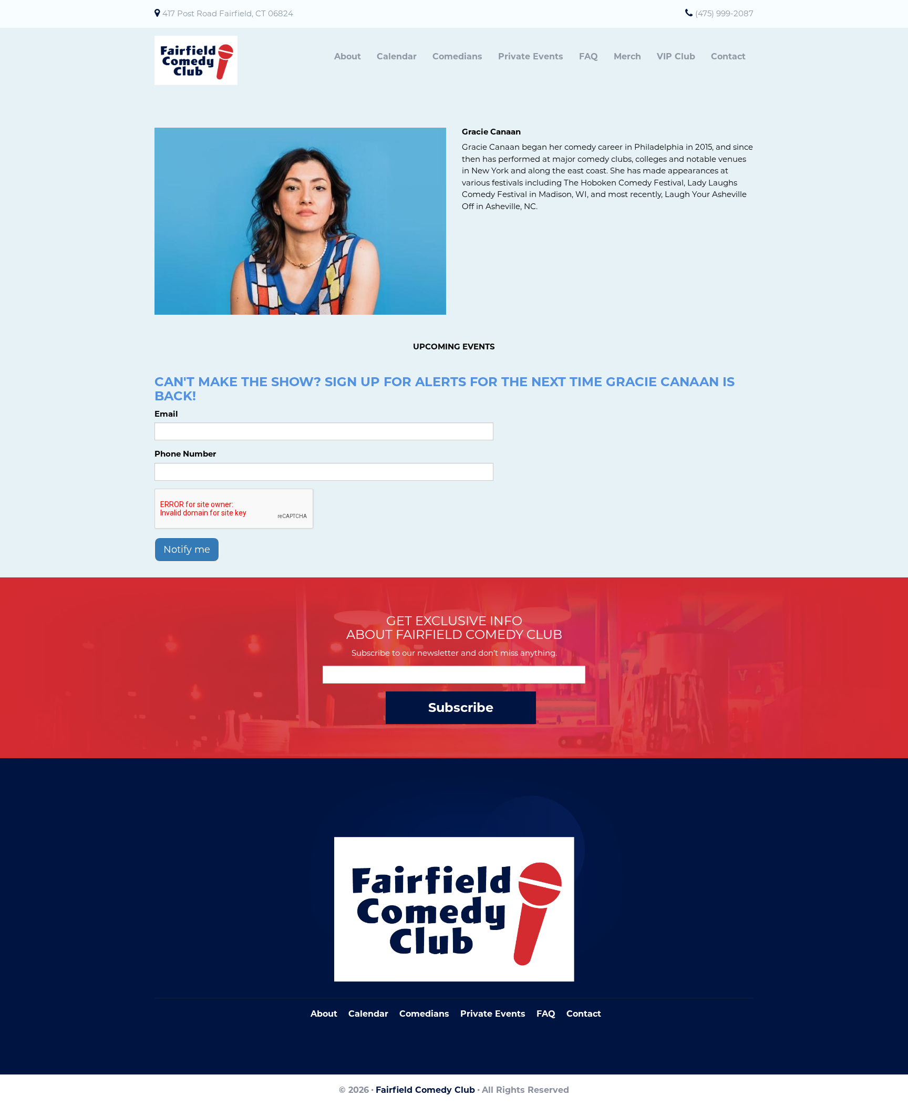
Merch (627, 56)
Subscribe (460, 707)
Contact (728, 56)
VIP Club (676, 56)
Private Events (530, 56)
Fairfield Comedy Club (425, 1090)
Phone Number (185, 454)
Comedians (457, 56)
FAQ (588, 56)
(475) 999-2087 (724, 13)
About (347, 56)
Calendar (397, 56)
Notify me (186, 549)
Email (166, 414)
